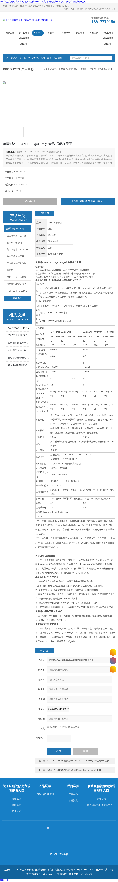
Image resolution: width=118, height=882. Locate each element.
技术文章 (66, 33)
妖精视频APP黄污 (69, 69)
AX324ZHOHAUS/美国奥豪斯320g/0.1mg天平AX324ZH (74, 770)
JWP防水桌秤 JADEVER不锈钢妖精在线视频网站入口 (19, 335)
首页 (45, 69)
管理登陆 (62, 874)
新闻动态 (16, 805)
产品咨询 (30, 201)
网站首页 (10, 33)
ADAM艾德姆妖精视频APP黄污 (19, 284)
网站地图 (4, 880)
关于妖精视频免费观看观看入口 (24, 34)
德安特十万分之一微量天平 (19, 235)
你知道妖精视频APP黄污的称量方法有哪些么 (19, 357)
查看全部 (17, 298)
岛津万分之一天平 (15, 256)
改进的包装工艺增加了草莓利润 (19, 342)
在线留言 (79, 8)
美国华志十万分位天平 (17, 249)
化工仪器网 (86, 874)
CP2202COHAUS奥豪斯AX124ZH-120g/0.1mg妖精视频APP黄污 (78, 760)
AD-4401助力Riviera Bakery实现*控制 (19, 327)
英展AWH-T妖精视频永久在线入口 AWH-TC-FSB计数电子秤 (19, 365)
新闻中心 (52, 33)
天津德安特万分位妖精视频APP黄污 (19, 263)
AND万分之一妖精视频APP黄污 (19, 277)
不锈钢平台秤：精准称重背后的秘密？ (19, 350)
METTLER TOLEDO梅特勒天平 (19, 291)
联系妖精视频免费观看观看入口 (100, 8)
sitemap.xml (49, 874)
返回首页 (68, 8)
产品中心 (38, 33)
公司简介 (16, 799)
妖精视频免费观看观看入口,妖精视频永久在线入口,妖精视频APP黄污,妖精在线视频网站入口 (44, 1)
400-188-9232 (113, 660)
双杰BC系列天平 (15, 242)
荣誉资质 (80, 33)
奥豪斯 (84, 69)
